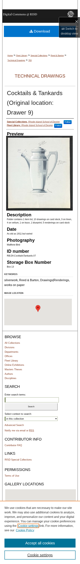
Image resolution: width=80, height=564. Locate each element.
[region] (40, 532)
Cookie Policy (25, 530)
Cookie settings (28, 525)
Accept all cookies (40, 543)
